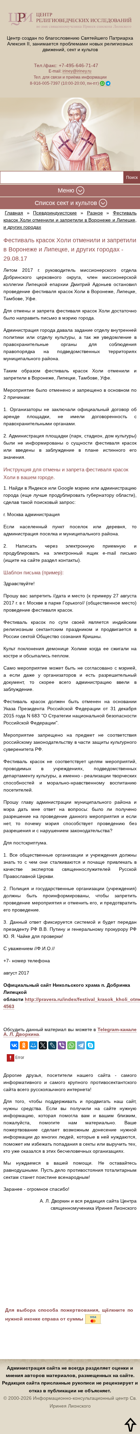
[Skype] (90, 1045)
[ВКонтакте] (14, 1045)
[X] (43, 1045)
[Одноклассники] (24, 1045)
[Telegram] (81, 1045)
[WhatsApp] (71, 1045)
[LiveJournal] (52, 1045)
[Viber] (62, 1045)
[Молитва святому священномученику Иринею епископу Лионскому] (70, 134)
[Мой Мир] (33, 1045)
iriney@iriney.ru (77, 71)
